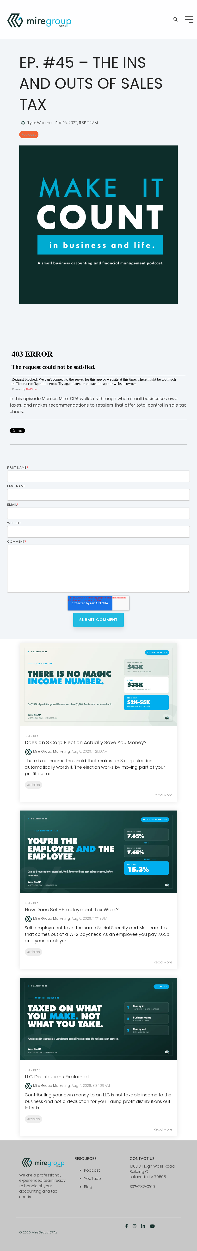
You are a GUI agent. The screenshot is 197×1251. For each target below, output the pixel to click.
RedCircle (31, 389)
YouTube (92, 1178)
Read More (163, 795)
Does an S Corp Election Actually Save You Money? (86, 742)
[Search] (175, 20)
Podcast (29, 134)
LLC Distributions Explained (57, 1076)
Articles (33, 784)
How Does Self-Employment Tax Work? (72, 909)
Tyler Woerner (40, 123)
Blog (88, 1186)
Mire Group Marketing (51, 751)
